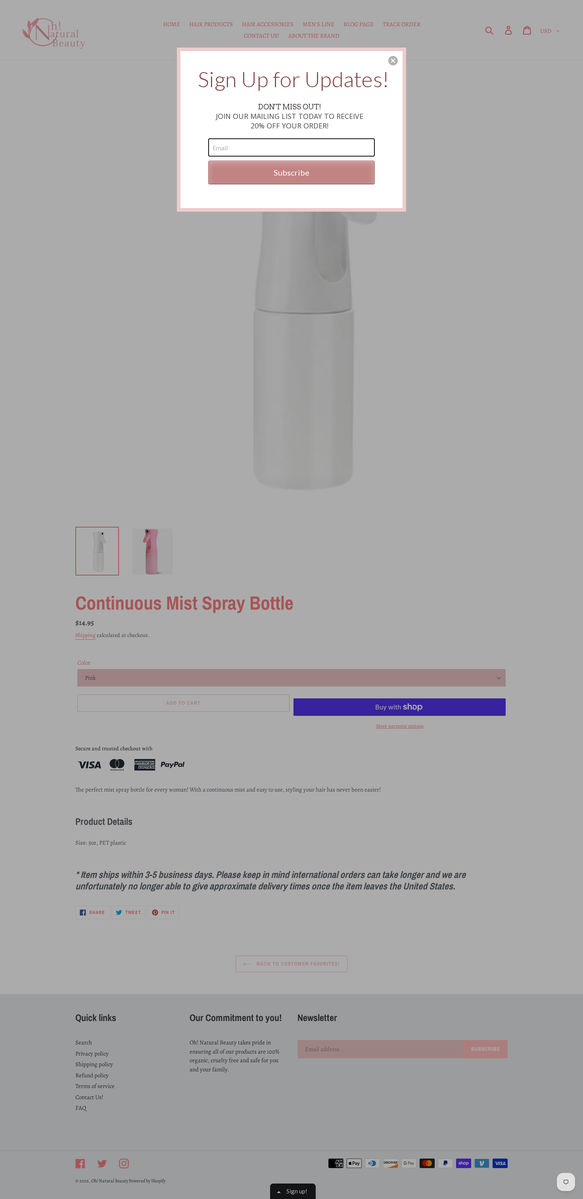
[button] (393, 60)
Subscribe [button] (291, 172)
